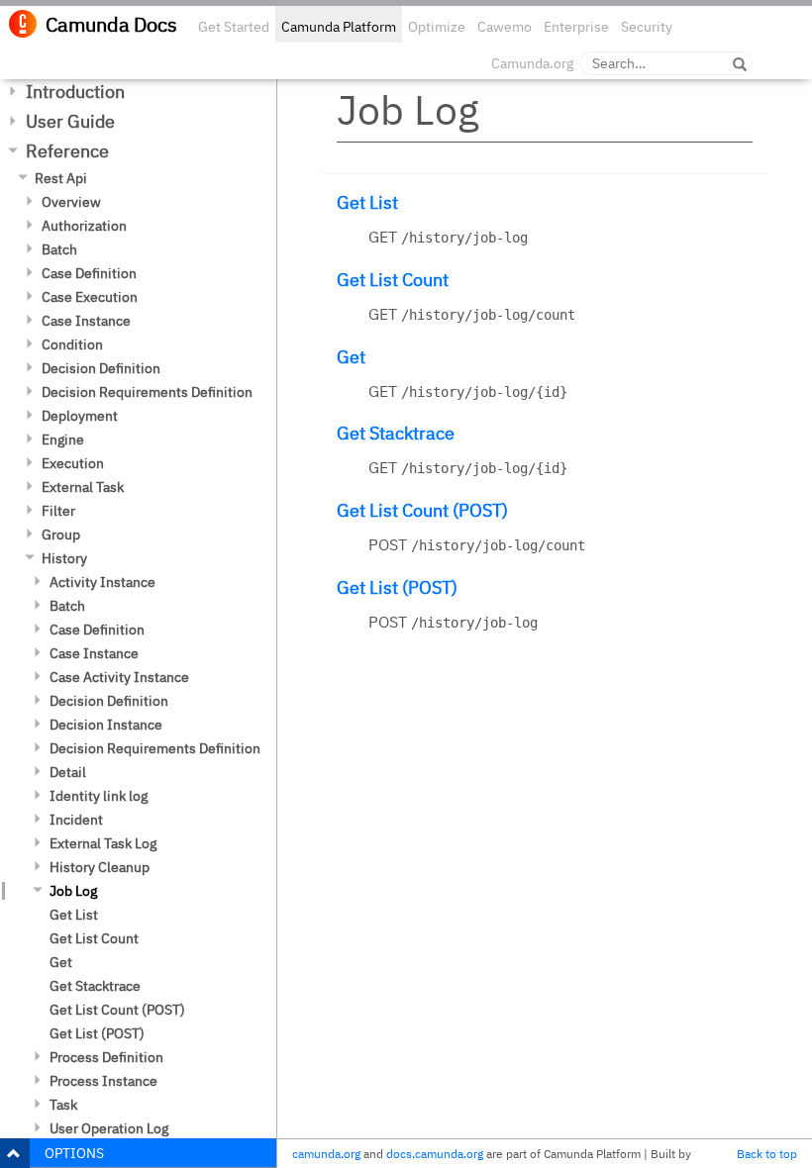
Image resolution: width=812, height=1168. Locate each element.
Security (646, 27)
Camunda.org (532, 63)
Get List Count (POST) (117, 1010)
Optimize (436, 27)
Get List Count (94, 938)
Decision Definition (101, 368)
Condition (72, 344)
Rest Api (61, 178)
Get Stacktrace (95, 986)
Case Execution (90, 297)
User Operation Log (109, 1128)
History (64, 558)
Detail (68, 772)
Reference (67, 151)
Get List (74, 915)
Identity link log (99, 796)
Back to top (767, 1153)
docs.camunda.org (434, 1153)
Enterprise (576, 27)
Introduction (75, 91)
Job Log (73, 891)
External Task (83, 487)
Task (63, 1105)
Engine (63, 439)
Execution (73, 463)
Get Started (233, 27)
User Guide (70, 121)
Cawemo (504, 27)
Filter (58, 511)
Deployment (80, 416)
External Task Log (103, 843)
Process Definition (106, 1057)
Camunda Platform (338, 27)
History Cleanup (100, 867)
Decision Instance (106, 724)
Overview (71, 202)
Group (61, 534)
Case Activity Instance (119, 677)
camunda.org (326, 1153)
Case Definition (89, 273)
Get (61, 962)
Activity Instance (102, 582)
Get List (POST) (97, 1033)
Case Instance (86, 321)
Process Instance (103, 1081)
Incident (76, 819)
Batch (59, 249)
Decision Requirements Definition (147, 392)
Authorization (84, 226)
